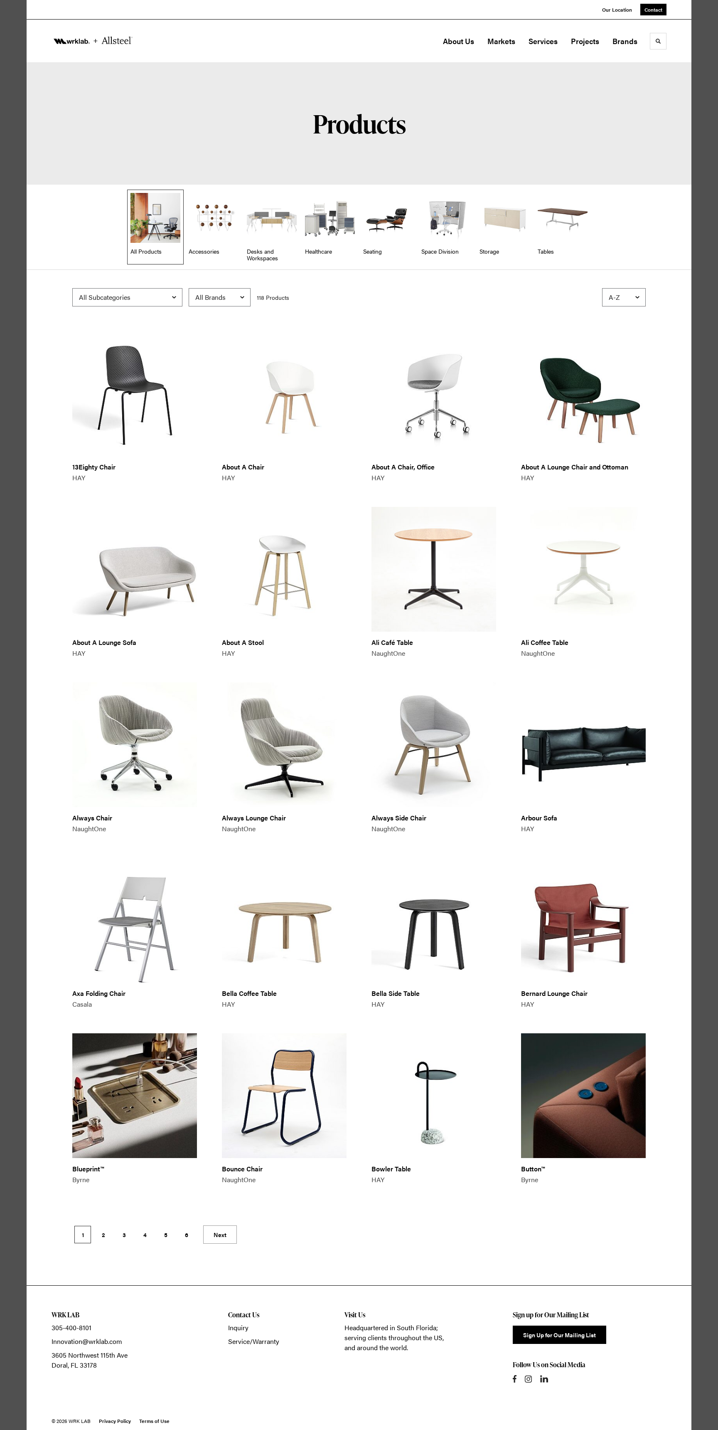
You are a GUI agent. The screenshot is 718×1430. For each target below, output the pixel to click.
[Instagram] (528, 1379)
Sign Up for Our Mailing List (559, 1335)
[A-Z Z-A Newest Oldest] (624, 297)
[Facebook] (514, 1379)
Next (220, 1234)
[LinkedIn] (544, 1379)
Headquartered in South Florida (390, 1327)
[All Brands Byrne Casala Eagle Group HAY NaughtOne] (220, 297)
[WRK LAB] (93, 40)
